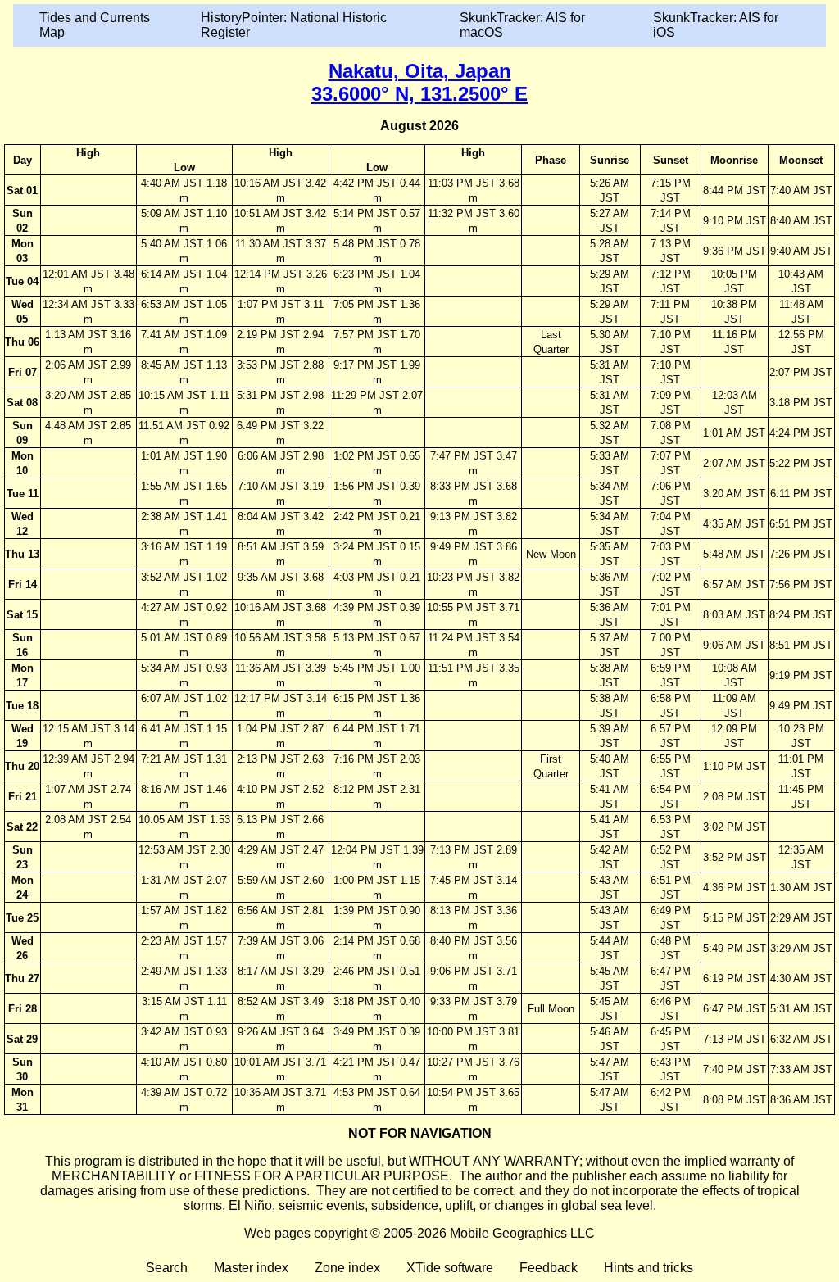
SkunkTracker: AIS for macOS (522, 25)
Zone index (347, 1268)
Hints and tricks (648, 1268)
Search (167, 1268)
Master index (251, 1268)
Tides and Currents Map (94, 25)
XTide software (449, 1268)
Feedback (548, 1268)
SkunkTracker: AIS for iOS (715, 25)
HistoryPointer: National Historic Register (294, 25)
